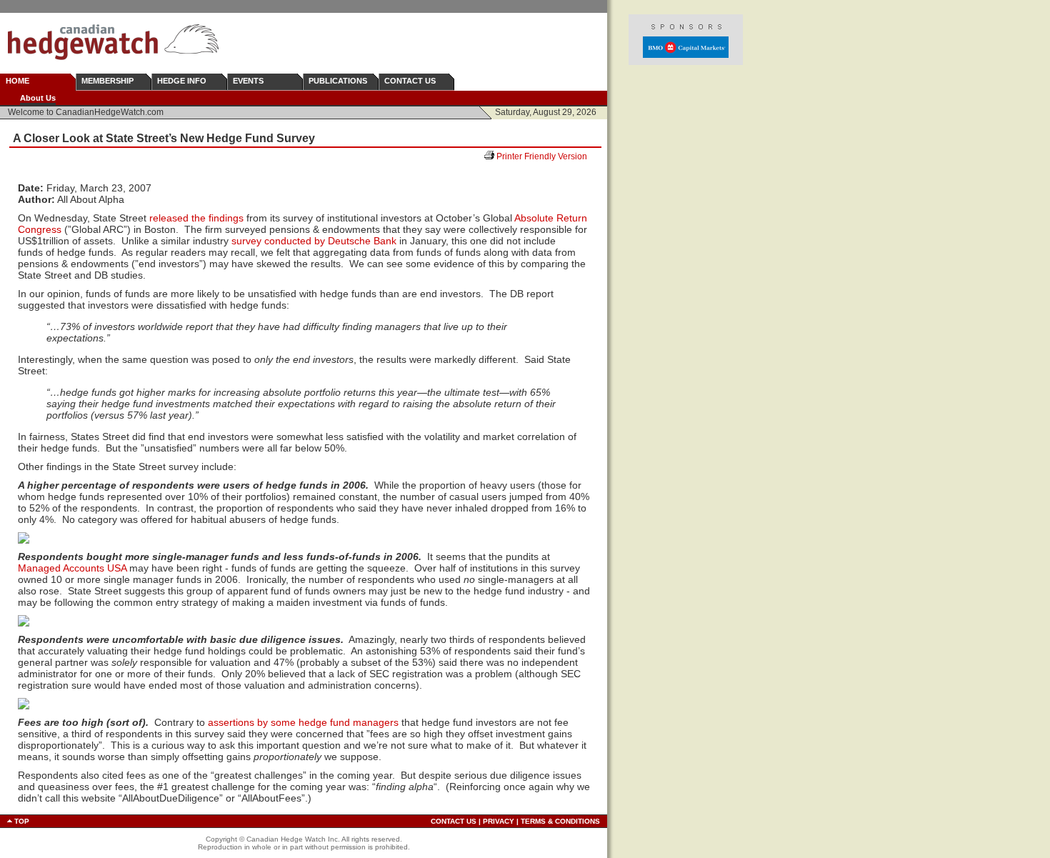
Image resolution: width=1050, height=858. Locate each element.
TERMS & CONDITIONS (560, 821)
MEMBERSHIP (107, 80)
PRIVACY (498, 821)
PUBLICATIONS (338, 80)
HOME (17, 80)
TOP (21, 821)
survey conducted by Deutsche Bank (313, 240)
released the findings (196, 218)
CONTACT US (410, 80)
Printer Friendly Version (547, 156)
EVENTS (248, 80)
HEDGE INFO (181, 80)
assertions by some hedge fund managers (303, 722)
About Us (38, 98)
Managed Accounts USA (72, 568)
